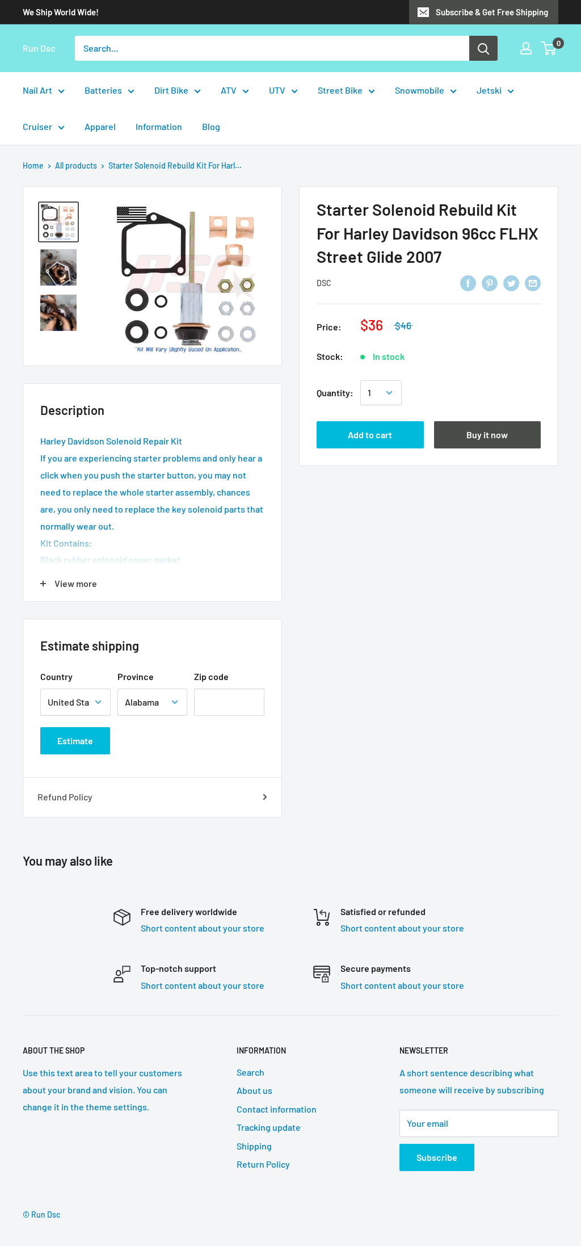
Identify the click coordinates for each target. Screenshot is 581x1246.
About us (254, 1090)
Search (250, 1072)
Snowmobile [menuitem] (419, 90)
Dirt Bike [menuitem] (171, 90)
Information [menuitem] (159, 126)
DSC (324, 283)
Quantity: (335, 392)
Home (33, 165)
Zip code (211, 676)
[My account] (526, 48)
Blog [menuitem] (211, 126)
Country (56, 676)
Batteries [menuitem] (103, 90)
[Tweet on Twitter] (511, 282)
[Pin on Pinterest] (490, 282)
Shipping (254, 1145)
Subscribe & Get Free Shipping (492, 12)
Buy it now (487, 434)
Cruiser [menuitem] (37, 126)
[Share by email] (533, 282)
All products (76, 165)
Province (135, 676)
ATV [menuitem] (229, 90)
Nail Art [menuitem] (37, 90)
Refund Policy (64, 796)
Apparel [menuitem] (100, 126)
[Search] (483, 48)
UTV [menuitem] (277, 90)
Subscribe (436, 1157)
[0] (549, 48)
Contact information (277, 1109)
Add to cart (370, 434)
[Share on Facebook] (468, 282)
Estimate (75, 740)
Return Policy (263, 1164)
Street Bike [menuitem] (340, 90)
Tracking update (269, 1127)
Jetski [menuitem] (489, 90)
